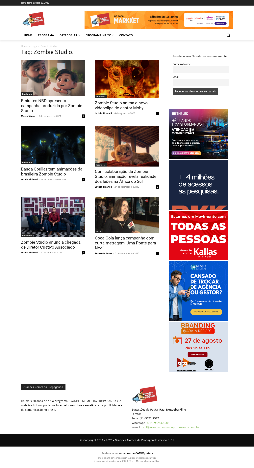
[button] (228, 35)
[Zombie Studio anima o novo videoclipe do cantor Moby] (127, 79)
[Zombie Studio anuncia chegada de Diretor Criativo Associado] (53, 217)
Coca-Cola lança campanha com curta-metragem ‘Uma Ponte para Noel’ (125, 243)
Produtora (27, 94)
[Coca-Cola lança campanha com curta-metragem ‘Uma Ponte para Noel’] (127, 215)
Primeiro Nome (182, 64)
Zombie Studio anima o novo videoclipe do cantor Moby (121, 105)
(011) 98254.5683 (158, 423)
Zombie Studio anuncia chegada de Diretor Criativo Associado (51, 245)
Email (176, 76)
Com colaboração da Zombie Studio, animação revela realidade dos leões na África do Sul (125, 176)
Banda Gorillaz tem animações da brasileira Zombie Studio (51, 171)
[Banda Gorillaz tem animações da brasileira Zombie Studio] (53, 145)
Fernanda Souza (103, 253)
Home (24, 46)
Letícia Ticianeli (103, 113)
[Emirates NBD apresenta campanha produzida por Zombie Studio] (53, 78)
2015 (98, 231)
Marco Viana (28, 115)
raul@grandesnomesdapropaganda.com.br (170, 427)
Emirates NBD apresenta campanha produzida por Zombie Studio (51, 105)
